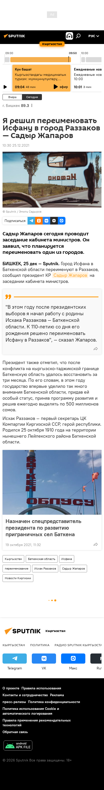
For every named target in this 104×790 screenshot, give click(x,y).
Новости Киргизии (18, 578)
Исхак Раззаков (45, 568)
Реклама (57, 695)
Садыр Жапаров (70, 275)
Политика (39, 645)
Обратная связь (15, 732)
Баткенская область (41, 559)
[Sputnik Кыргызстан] (15, 38)
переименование (16, 568)
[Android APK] (18, 746)
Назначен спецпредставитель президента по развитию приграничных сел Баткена (43, 527)
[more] (96, 349)
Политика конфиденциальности (54, 701)
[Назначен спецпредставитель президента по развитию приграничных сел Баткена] (52, 482)
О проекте (11, 688)
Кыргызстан (13, 559)
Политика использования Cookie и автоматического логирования (31, 711)
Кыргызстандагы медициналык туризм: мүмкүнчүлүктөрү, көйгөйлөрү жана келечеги (40, 78)
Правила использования (41, 688)
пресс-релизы (14, 701)
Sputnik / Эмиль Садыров (23, 211)
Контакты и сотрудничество (25, 695)
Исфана (66, 559)
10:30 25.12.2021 (16, 145)
